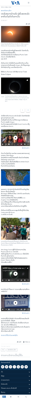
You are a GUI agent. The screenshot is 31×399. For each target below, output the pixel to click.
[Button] (28, 24)
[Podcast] (22, 366)
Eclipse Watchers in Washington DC (16, 132)
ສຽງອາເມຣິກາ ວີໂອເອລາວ (10, 135)
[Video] (10, 397)
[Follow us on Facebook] (2, 366)
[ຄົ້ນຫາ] (26, 397)
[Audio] (18, 397)
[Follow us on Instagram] (10, 366)
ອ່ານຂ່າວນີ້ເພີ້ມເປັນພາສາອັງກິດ (9, 335)
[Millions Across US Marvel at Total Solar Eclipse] (15, 86)
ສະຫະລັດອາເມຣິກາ (6, 11)
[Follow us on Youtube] (6, 366)
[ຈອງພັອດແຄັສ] (26, 366)
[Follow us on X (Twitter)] (14, 366)
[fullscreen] (28, 144)
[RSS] (18, 366)
